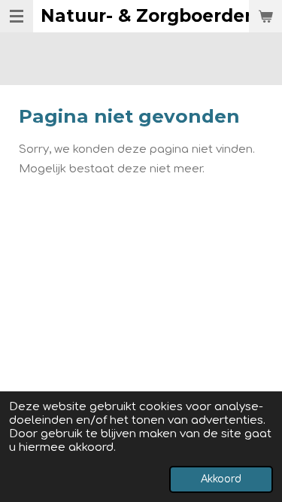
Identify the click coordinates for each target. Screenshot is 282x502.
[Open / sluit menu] (16, 16)
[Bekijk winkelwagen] (265, 16)
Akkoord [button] (221, 479)
